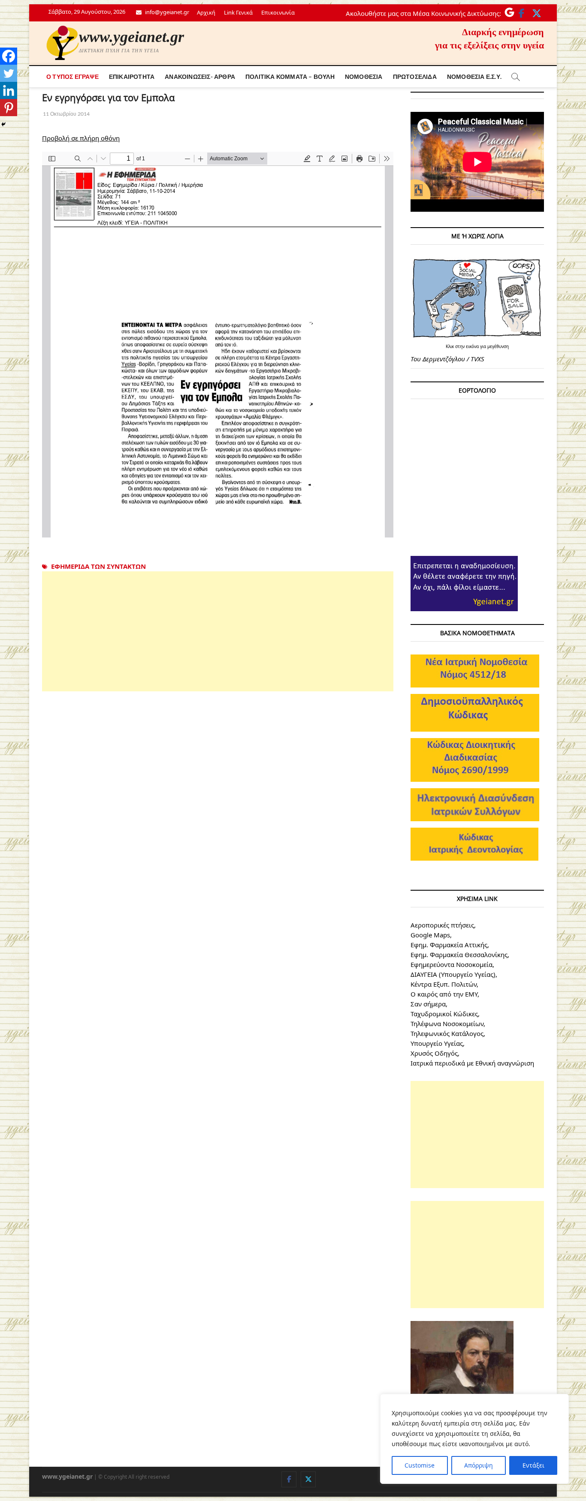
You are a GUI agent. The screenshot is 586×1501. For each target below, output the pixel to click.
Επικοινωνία (278, 12)
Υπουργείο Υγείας (437, 1043)
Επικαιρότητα (131, 76)
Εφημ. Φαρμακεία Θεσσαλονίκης (459, 954)
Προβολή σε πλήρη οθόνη (81, 138)
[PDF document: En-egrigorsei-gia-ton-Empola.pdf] (217, 344)
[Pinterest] (8, 107)
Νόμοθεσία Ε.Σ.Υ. (474, 76)
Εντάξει (533, 1465)
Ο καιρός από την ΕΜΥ (444, 994)
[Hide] (3, 124)
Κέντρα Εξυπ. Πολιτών (444, 984)
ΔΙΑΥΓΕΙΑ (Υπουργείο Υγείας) (453, 974)
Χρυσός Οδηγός (434, 1053)
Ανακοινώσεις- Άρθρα (200, 76)
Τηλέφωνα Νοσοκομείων (447, 1023)
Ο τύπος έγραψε (72, 76)
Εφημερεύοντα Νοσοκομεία (451, 964)
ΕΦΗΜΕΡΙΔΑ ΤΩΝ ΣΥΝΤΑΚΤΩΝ (98, 566)
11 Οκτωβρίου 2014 (66, 114)
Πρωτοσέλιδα (415, 76)
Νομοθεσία (364, 76)
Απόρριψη (478, 1465)
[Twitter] (8, 73)
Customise (420, 1465)
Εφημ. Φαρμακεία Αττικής (449, 944)
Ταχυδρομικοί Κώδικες (444, 1013)
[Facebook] (8, 56)
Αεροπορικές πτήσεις (442, 925)
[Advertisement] (217, 631)
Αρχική (206, 12)
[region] (474, 1439)
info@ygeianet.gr (166, 12)
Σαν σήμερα (428, 1004)
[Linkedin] (8, 90)
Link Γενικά (238, 12)
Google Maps (430, 935)
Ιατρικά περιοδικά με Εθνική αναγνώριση (472, 1063)
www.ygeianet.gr (131, 36)
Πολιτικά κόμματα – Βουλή (290, 76)
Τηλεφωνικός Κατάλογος (447, 1033)
